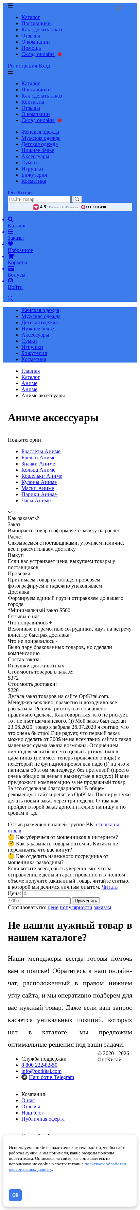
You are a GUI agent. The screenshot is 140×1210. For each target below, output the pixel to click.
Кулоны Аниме (39, 482)
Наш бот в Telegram (51, 1077)
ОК (15, 1195)
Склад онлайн (38, 54)
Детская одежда (39, 144)
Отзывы (30, 36)
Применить (86, 900)
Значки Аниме (38, 464)
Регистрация (22, 66)
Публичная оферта (43, 1119)
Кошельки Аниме (41, 476)
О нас (28, 1100)
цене (53, 907)
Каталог (30, 17)
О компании (35, 42)
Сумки (29, 162)
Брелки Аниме (38, 457)
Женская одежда (40, 132)
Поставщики (36, 23)
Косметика (33, 181)
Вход (44, 66)
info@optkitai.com (41, 1071)
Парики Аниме (39, 494)
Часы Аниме (36, 500)
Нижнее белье (37, 150)
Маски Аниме (37, 488)
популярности (76, 907)
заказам (102, 907)
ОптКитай (20, 192)
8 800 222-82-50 (39, 1065)
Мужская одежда (40, 138)
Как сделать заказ (41, 29)
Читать (110, 887)
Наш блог (32, 1113)
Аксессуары (35, 156)
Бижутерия (34, 175)
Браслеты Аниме (40, 451)
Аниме (29, 389)
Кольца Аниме (38, 470)
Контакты (32, 102)
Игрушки (32, 169)
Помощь (31, 48)
